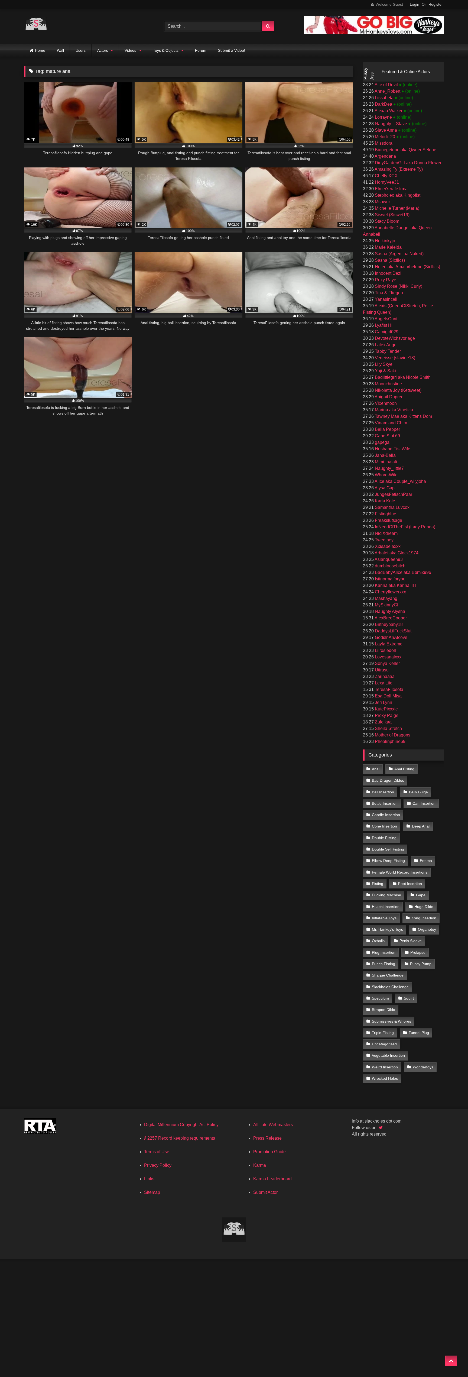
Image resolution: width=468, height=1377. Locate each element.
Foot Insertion (410, 883)
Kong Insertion (423, 918)
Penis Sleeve (410, 941)
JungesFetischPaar (393, 494)
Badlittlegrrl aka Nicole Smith (402, 377)
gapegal (382, 442)
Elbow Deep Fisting (388, 860)
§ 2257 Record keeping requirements (179, 1138)
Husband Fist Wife (392, 449)
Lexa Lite (383, 683)
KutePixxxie (386, 709)
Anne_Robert (387, 91)
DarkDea (383, 104)
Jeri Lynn (383, 702)
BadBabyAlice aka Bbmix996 (402, 572)
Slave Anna (386, 130)
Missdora (383, 143)
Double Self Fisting (388, 849)
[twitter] (381, 1127)
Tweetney (384, 540)
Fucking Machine (386, 895)
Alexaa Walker (389, 110)
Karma (259, 1165)
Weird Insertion (385, 1067)
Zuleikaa (383, 722)
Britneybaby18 (388, 624)
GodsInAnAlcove (390, 637)
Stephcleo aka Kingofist (397, 195)
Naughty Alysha (389, 611)
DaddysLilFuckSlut (392, 631)
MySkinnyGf (386, 605)
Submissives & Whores (391, 1021)
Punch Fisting (383, 964)
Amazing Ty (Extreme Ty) (398, 169)
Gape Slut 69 (387, 436)
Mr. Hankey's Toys (387, 929)
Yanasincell (385, 299)
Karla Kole (384, 501)
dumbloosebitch (389, 566)
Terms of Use (156, 1151)
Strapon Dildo (383, 1009)
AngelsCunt (385, 318)
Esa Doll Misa (388, 696)
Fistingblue (385, 514)
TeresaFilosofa (388, 689)
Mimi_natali (385, 462)
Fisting (377, 883)
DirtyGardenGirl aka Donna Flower (407, 162)
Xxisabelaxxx (387, 546)
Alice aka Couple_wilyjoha (400, 481)
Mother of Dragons (392, 735)
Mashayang (385, 598)
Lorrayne (383, 117)
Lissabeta (384, 97)
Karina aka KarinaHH (395, 585)
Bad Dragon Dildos (388, 780)
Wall (60, 50)
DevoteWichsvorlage (394, 338)
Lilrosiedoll (385, 650)
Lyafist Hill (384, 325)
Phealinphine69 (389, 741)
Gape (420, 895)
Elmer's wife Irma (391, 188)
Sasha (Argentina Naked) (399, 253)
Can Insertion (423, 803)
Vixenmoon (385, 403)
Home (40, 50)
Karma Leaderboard (272, 1178)
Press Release (267, 1138)
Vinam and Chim (390, 423)
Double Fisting (384, 838)
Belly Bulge (418, 792)
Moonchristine (388, 384)
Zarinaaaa (384, 676)
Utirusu (381, 670)
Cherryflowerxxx (390, 592)
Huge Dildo (423, 906)
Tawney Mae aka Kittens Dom (403, 416)
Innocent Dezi (387, 273)
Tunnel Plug (419, 1032)
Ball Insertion (383, 792)
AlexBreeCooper (390, 618)
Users (81, 50)
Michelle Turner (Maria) (396, 208)
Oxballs (378, 941)
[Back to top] (451, 1361)
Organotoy (427, 929)
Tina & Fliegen (388, 292)
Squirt (409, 998)
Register (435, 4)
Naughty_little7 (389, 468)
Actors (102, 50)
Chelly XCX (386, 175)
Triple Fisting (383, 1032)
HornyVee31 (386, 182)
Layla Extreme (388, 644)
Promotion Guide (269, 1151)
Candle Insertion (386, 815)
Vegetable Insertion (388, 1055)
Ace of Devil (386, 84)
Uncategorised (384, 1044)
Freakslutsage (388, 520)
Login (414, 4)
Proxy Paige (386, 715)
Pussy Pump (420, 964)
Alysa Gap (384, 488)
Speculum (380, 998)
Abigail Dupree (389, 397)
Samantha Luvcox (392, 507)
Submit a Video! (231, 50)
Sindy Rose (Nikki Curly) (398, 286)
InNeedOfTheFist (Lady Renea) (404, 527)
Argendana (385, 156)
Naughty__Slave (391, 123)
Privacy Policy (157, 1165)
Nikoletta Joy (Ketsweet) (397, 390)
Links (149, 1178)
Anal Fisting (404, 769)
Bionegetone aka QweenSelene (405, 149)
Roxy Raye (385, 279)
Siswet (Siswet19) (392, 214)
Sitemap (152, 1192)
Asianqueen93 (388, 559)
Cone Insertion (384, 826)
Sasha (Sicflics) (389, 260)
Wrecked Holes (385, 1078)
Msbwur (382, 201)
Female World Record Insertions (399, 872)
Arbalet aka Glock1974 (396, 553)
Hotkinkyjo (384, 240)
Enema (426, 860)
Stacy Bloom (386, 221)
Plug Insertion (383, 952)
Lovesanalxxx (387, 657)
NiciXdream (386, 533)
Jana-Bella (385, 455)
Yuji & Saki (385, 371)
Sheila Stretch (388, 728)
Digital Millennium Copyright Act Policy (181, 1124)
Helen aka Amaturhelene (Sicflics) (407, 266)
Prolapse (417, 952)
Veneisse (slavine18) (394, 357)
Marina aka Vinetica (393, 410)
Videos (130, 50)
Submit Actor (265, 1192)
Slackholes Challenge (390, 987)
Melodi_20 (385, 136)
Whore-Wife (386, 475)
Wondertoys (423, 1067)
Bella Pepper (387, 429)
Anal (375, 769)
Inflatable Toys (384, 918)
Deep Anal (421, 826)
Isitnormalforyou (389, 579)
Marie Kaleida (388, 247)
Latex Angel (386, 344)
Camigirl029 (386, 331)
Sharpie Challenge (388, 975)
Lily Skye (383, 364)
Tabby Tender (387, 351)
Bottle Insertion (385, 803)
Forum (200, 50)
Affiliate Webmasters (273, 1124)
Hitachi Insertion (385, 906)
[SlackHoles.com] (36, 26)
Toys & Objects (165, 50)
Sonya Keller (387, 663)
